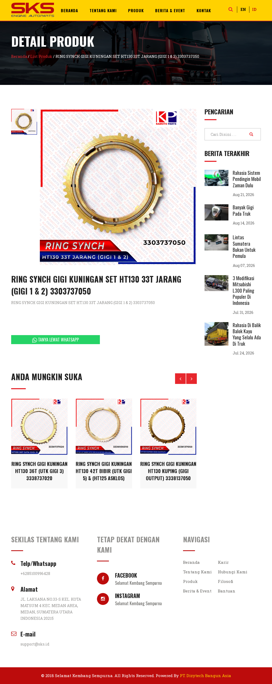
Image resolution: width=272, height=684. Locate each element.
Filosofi (225, 581)
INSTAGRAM (138, 598)
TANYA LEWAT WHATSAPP (58, 339)
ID (254, 9)
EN (243, 9)
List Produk (41, 56)
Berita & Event (170, 10)
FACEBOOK (138, 578)
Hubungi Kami (232, 571)
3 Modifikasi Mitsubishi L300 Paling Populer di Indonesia (243, 290)
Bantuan (226, 591)
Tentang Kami (103, 10)
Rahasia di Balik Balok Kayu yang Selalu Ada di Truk (247, 334)
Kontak (204, 10)
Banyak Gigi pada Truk (243, 210)
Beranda (69, 10)
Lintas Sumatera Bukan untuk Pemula (244, 246)
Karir (223, 562)
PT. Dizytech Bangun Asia (205, 675)
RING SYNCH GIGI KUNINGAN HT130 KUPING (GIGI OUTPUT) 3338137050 (168, 471)
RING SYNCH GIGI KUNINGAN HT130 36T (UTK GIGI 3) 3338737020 (39, 471)
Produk (136, 10)
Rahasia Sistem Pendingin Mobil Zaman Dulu (247, 179)
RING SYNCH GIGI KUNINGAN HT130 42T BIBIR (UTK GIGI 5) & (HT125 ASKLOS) (104, 471)
